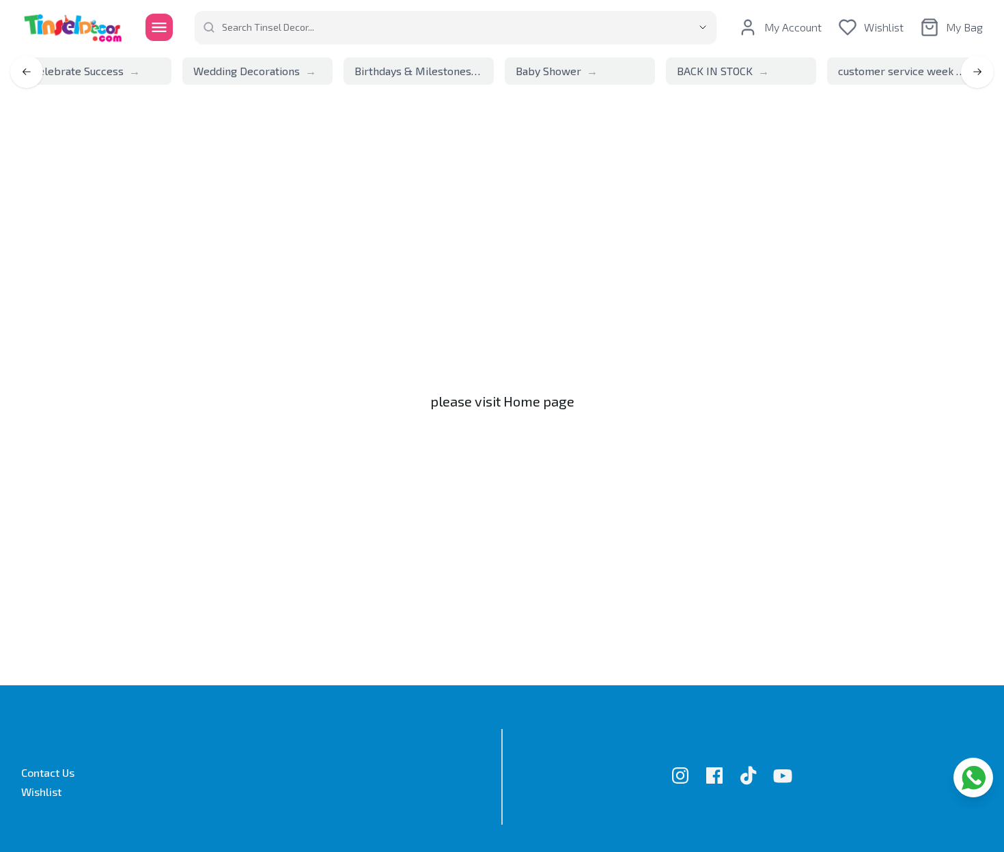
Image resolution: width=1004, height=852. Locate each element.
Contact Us (47, 772)
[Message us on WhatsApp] (973, 777)
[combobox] (444, 27)
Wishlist (41, 791)
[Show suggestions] (703, 27)
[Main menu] (159, 27)
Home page (538, 401)
